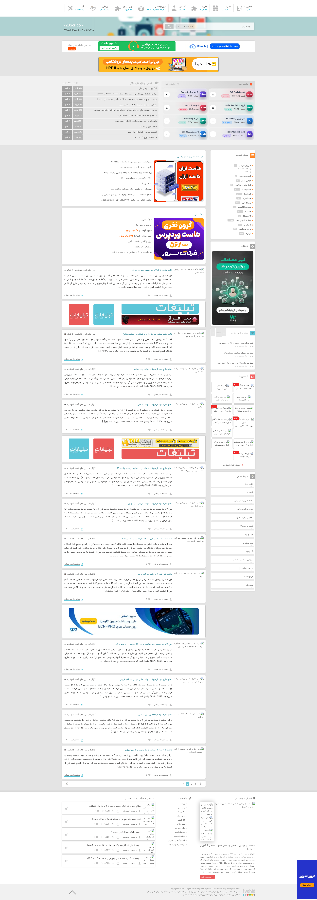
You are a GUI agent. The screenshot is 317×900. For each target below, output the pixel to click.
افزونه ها (247, 194)
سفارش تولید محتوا (244, 517)
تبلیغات (182, 804)
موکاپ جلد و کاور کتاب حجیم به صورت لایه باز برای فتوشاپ (115, 806)
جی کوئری (247, 198)
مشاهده (72, 49)
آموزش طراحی (245, 166)
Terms (228, 889)
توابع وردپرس (180, 828)
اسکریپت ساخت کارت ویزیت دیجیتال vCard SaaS (235, 363)
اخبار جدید (249, 534)
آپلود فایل (249, 585)
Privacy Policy (219, 889)
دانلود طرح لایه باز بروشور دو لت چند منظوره (153, 369)
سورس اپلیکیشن (244, 207)
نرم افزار (247, 225)
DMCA (209, 889)
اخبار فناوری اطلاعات (243, 185)
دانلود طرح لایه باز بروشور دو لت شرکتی (154, 404)
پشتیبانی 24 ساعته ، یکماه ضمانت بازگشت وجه (131, 189)
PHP (246, 172)
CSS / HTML (243, 169)
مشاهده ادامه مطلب (72, 295)
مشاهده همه (170, 84)
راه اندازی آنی (146, 183)
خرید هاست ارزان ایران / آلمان (190, 156)
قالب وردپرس (247, 543)
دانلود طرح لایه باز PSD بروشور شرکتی (155, 714)
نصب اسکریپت (179, 832)
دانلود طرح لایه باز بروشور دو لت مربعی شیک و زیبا (150, 503)
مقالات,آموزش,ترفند (243, 220)
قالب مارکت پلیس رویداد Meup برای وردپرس (236, 343)
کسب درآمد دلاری (245, 526)
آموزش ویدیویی (245, 176)
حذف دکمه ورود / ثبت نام (146, 137)
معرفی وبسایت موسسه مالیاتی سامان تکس (138, 105)
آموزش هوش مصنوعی (243, 560)
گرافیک (70, 270)
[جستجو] (169, 26)
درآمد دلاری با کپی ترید (243, 501)
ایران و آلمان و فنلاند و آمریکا (139, 241)
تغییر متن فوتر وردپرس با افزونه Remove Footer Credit (116, 819)
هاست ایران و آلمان (143, 225)
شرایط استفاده (179, 836)
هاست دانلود (187, 895)
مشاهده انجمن (68, 83)
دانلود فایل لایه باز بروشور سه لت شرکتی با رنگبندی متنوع (147, 539)
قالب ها (248, 212)
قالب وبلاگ (247, 216)
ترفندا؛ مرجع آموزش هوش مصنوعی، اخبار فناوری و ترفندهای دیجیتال (126, 99)
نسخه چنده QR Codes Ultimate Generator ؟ (137, 115)
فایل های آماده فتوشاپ (85, 270)
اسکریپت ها (246, 189)
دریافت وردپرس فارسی (176, 844)
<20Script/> (73, 25)
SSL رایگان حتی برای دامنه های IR (136, 178)
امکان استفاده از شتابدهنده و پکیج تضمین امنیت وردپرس (127, 194)
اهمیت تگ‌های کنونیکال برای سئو (142, 132)
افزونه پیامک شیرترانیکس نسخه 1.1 (125, 832)
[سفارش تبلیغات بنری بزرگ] (160, 313)
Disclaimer (236, 889)
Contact (203, 889)
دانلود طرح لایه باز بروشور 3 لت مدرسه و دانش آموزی (148, 750)
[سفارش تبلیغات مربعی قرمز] (79, 324)
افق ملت (249, 492)
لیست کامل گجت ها (232, 465)
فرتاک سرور (199, 214)
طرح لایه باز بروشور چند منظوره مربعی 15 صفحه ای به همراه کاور (143, 644)
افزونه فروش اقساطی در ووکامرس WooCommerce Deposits (114, 845)
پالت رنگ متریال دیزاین (176, 840)
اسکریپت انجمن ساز (148, 88)
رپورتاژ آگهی (246, 203)
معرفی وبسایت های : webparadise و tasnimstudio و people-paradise (125, 110)
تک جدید (249, 551)
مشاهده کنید (206, 877)
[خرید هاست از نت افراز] (160, 324)
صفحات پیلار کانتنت (148, 126)
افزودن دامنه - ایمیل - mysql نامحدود (135, 167)
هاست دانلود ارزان (245, 568)
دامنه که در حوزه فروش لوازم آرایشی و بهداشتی (136, 121)
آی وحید (222, 895)
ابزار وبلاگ (181, 816)
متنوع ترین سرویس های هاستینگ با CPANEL (131, 162)
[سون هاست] (137, 51)
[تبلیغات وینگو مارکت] (232, 324)
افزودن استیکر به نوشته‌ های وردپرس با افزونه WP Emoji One (114, 858)
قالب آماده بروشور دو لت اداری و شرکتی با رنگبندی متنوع (147, 334)
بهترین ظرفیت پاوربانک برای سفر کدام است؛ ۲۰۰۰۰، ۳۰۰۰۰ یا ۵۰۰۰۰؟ (127, 94)
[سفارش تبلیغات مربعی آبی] (103, 324)
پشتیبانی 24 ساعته (143, 247)
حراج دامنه (248, 576)
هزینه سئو (249, 484)
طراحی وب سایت (233, 895)
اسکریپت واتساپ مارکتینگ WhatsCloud (238, 353)
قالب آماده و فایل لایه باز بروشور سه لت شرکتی (151, 270)
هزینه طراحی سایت (245, 509)
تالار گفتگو (181, 820)
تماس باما (181, 812)
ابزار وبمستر (246, 181)
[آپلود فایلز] (214, 51)
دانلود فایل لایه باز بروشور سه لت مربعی (154, 574)
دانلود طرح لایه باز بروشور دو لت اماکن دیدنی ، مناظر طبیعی (146, 679)
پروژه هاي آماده (245, 229)
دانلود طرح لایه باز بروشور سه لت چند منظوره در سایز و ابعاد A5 (144, 468)
